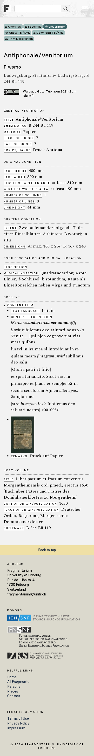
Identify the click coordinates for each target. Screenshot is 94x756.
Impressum (16, 728)
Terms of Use (18, 718)
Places (12, 691)
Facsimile (34, 26)
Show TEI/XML (19, 32)
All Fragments (18, 682)
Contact (13, 696)
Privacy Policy (18, 723)
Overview (14, 26)
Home (12, 677)
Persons (13, 686)
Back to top (47, 550)
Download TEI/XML (50, 32)
